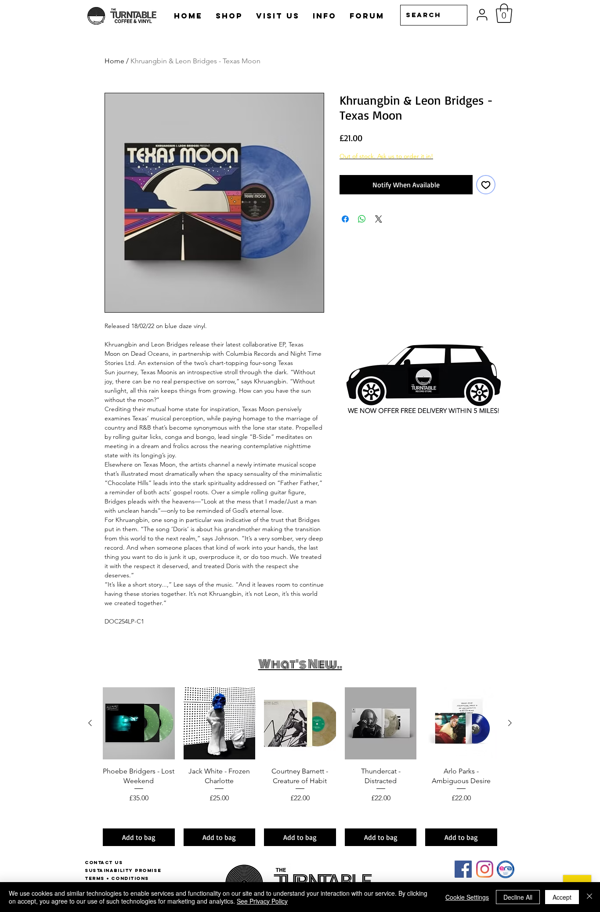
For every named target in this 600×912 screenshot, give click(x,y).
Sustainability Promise (123, 870)
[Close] (589, 897)
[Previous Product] (90, 723)
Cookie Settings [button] (467, 897)
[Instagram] (484, 869)
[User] (482, 14)
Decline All (517, 897)
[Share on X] (378, 219)
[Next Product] (510, 723)
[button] (504, 13)
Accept (562, 897)
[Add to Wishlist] (485, 184)
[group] (300, 766)
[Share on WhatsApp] (362, 219)
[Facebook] (463, 869)
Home (114, 61)
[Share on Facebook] (345, 219)
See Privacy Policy (262, 901)
